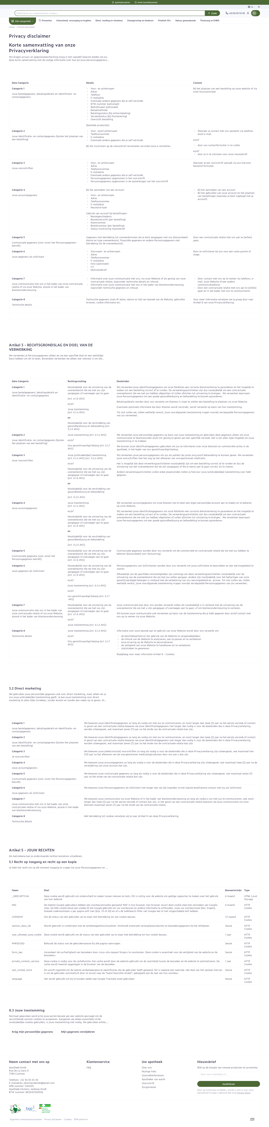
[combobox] (110, 13)
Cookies (68, 1119)
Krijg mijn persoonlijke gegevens (32, 1032)
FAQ (89, 1067)
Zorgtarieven (149, 1087)
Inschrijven (228, 1084)
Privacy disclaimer (53, 1119)
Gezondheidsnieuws (153, 1075)
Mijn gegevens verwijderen (78, 1032)
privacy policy (243, 1092)
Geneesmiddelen (27, 99)
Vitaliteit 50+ (27, 68)
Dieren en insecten (27, 91)
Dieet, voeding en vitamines (27, 49)
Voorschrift (148, 1083)
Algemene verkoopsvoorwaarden (26, 1119)
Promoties (17, 27)
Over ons (147, 1067)
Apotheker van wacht (153, 1079)
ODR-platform (81, 1119)
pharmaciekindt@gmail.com (39, 1082)
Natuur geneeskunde (27, 76)
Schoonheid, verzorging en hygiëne (27, 37)
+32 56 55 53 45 (29, 1079)
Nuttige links (149, 1071)
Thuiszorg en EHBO (27, 83)
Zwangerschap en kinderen (27, 59)
